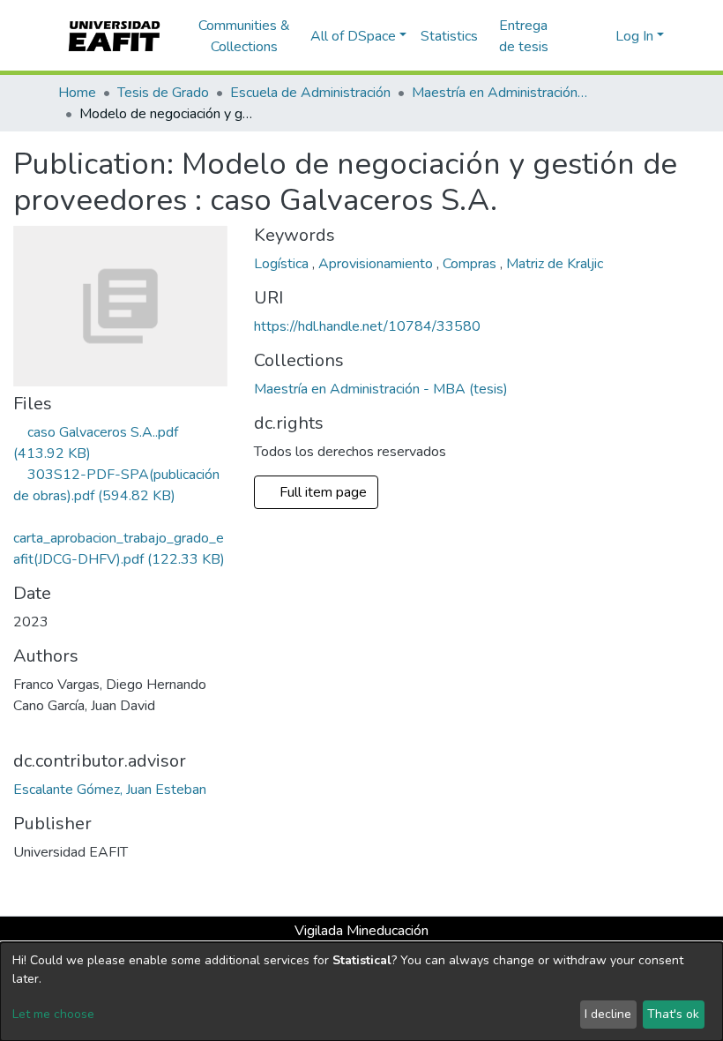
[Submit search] (574, 36)
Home (77, 92)
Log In (634, 36)
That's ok (673, 1014)
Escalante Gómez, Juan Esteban (109, 789)
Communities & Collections (244, 36)
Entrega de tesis (523, 36)
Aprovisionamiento (377, 263)
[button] (599, 36)
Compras (471, 263)
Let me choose (53, 1014)
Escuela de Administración (310, 92)
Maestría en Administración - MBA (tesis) (500, 92)
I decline (608, 1014)
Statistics (449, 36)
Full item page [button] (325, 492)
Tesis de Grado (163, 92)
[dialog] (361, 991)
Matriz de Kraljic (554, 263)
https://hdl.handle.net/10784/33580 (367, 326)
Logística (283, 263)
